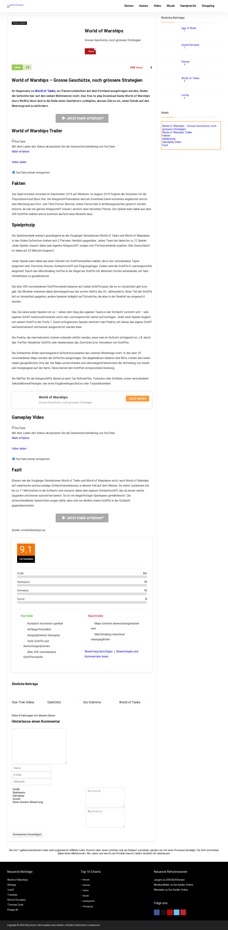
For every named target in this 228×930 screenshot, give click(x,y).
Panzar (186, 61)
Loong (185, 95)
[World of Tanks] (136, 694)
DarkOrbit (54, 702)
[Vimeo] (176, 912)
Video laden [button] (19, 162)
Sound (16, 798)
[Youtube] (170, 912)
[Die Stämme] (100, 694)
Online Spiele (19, 23)
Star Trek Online (23, 702)
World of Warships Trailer (177, 132)
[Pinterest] (183, 912)
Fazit (165, 145)
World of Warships (17, 879)
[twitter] (163, 912)
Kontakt (69, 925)
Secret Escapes (16, 899)
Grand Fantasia (190, 44)
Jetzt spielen (137, 398)
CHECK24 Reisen (175, 879)
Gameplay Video (171, 142)
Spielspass (19, 792)
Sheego (11, 884)
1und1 (10, 889)
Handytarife (188, 5)
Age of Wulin (189, 28)
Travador (12, 894)
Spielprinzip (168, 138)
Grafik (16, 789)
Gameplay (18, 795)
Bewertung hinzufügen (99, 651)
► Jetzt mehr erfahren (82, 118)
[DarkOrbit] (64, 694)
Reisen (129, 5)
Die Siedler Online (183, 884)
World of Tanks (45, 91)
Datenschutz (81, 925)
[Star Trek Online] (28, 694)
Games (143, 5)
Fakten (166, 135)
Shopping (208, 5)
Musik (171, 5)
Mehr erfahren (20, 151)
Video (157, 5)
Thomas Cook (15, 904)
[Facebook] (157, 912)
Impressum (94, 925)
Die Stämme (92, 702)
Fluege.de (12, 909)
